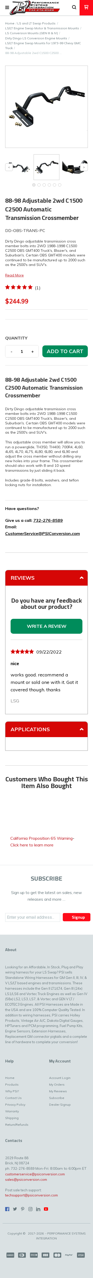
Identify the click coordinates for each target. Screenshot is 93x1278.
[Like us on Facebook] (7, 1209)
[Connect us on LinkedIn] (38, 1209)
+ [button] (32, 351)
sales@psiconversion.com (26, 1179)
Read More (14, 275)
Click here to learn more (31, 844)
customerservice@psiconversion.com (35, 1174)
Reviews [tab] (23, 578)
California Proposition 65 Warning (41, 838)
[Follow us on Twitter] (15, 1209)
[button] (7, 7)
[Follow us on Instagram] (30, 1209)
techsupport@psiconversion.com (31, 1195)
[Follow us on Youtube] (46, 1209)
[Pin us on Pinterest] (23, 1209)
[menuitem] (12, 1079)
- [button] (11, 351)
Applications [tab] (30, 729)
